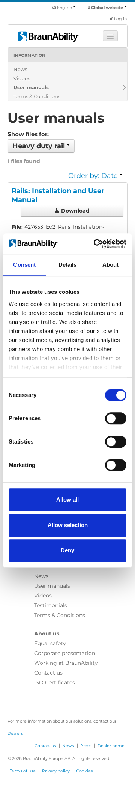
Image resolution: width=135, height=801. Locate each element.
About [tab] (110, 264)
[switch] (115, 418)
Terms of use (23, 771)
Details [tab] (67, 264)
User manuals (31, 87)
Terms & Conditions (37, 96)
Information (29, 55)
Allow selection (68, 525)
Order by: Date (94, 176)
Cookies (84, 771)
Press (85, 745)
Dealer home (111, 745)
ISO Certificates (54, 682)
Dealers (15, 733)
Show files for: (28, 134)
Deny (67, 550)
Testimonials (50, 605)
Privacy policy (56, 771)
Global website (107, 7)
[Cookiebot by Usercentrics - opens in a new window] (95, 244)
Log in (120, 18)
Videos (22, 78)
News (20, 69)
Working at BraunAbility (66, 663)
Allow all (67, 499)
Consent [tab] (24, 264)
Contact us (48, 673)
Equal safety (50, 643)
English (64, 7)
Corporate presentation (64, 653)
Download (75, 211)
